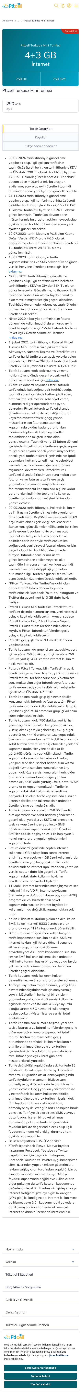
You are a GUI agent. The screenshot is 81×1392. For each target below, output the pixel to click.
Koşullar (41, 137)
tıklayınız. (16, 337)
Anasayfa (7, 20)
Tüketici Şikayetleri (19, 1274)
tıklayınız (15, 271)
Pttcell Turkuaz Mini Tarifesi (39, 20)
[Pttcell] (12, 5)
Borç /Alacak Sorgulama (23, 1287)
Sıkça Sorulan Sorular (41, 146)
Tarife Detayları (40, 129)
